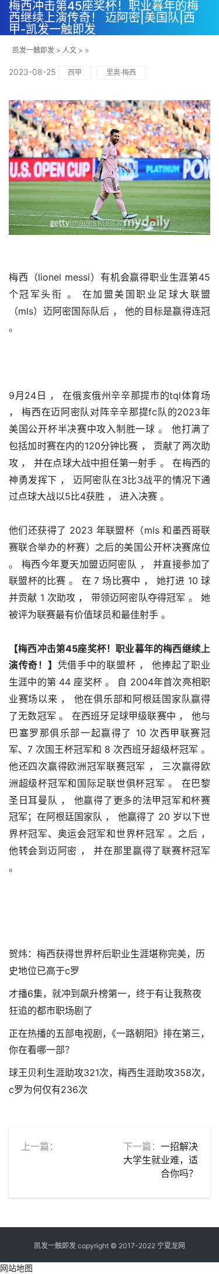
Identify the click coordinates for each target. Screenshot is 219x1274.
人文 (69, 50)
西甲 (75, 72)
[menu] (206, 10)
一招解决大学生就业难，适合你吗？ (160, 1159)
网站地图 (16, 1268)
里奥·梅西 (121, 72)
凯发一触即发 (33, 50)
